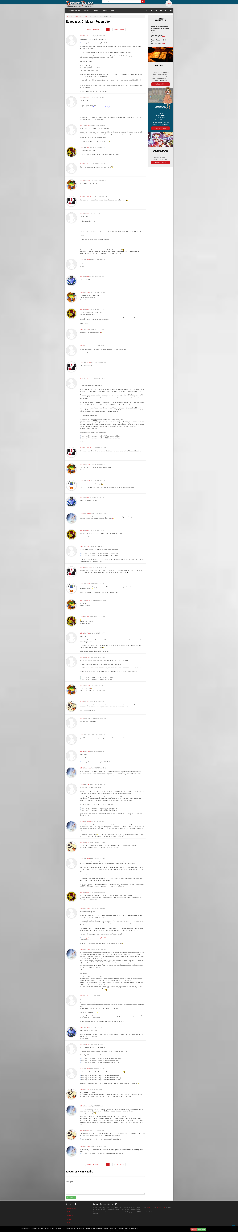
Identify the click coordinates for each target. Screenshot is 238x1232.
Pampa (88, 180)
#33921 (82, 329)
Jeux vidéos (77, 16)
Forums (69, 16)
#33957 (82, 1130)
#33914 (82, 180)
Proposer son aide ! (160, 128)
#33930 (82, 530)
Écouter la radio (160, 162)
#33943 (82, 768)
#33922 (82, 346)
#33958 (82, 1146)
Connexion (169, 3)
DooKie (163, 43)
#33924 (82, 379)
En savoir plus (201, 1229)
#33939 (82, 702)
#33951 (82, 996)
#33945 (82, 822)
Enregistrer (72, 1197)
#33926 (82, 464)
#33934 (82, 600)
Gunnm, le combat (157, 35)
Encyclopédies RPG (73, 11)
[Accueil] (82, 4)
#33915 (82, 197)
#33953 (82, 1044)
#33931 (82, 546)
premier (89, 29)
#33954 (82, 1069)
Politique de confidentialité (74, 1223)
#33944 (82, 784)
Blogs (112, 11)
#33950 (82, 949)
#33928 (82, 497)
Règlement (70, 1215)
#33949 (82, 908)
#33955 (82, 1089)
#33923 (82, 362)
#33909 (82, 36)
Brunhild (88, 513)
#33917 (82, 259)
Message (69, 1182)
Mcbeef (88, 197)
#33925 (82, 448)
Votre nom (69, 1175)
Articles (96, 11)
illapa (87, 147)
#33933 (82, 583)
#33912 (82, 147)
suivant (116, 29)
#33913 (82, 164)
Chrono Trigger (161, 1207)
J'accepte (194, 1229)
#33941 (82, 734)
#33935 (82, 616)
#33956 (82, 1106)
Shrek (88, 36)
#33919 (82, 292)
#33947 (82, 858)
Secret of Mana (150, 1207)
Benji (87, 329)
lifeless (88, 480)
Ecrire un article (160, 84)
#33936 (82, 633)
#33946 (82, 842)
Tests (105, 11)
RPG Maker (86, 16)
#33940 (82, 718)
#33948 (82, 892)
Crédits (69, 1219)
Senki (87, 702)
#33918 (82, 276)
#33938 (82, 685)
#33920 (82, 309)
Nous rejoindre (71, 1208)
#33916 (82, 213)
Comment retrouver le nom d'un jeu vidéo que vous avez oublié (160, 28)
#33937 (82, 657)
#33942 (82, 751)
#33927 (82, 480)
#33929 (82, 513)
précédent (96, 29)
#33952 (82, 1027)
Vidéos (87, 11)
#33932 (82, 567)
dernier (122, 29)
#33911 (82, 125)
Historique (70, 1212)
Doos (87, 97)
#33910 (82, 97)
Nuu (87, 276)
